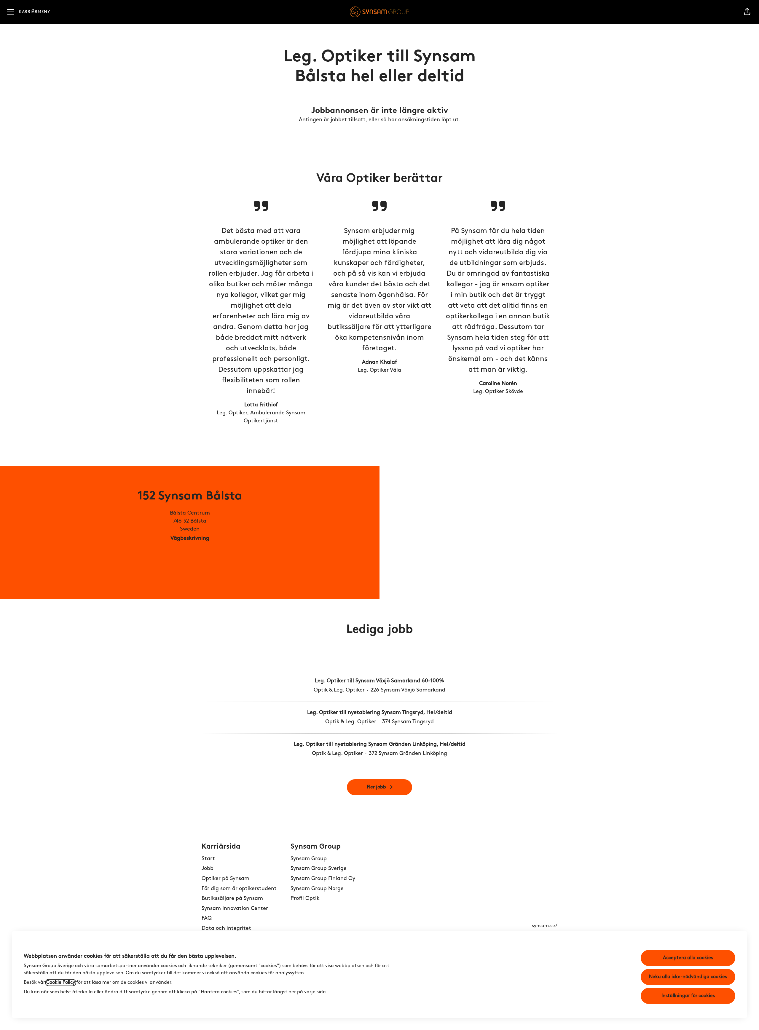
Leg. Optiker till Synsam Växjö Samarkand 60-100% (379, 681)
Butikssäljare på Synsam (232, 898)
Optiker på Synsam (225, 879)
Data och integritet (226, 928)
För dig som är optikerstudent (239, 889)
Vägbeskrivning (189, 538)
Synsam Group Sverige (319, 868)
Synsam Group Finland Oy (323, 879)
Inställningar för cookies (688, 996)
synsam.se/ (544, 926)
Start (208, 859)
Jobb (207, 868)
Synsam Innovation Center (235, 908)
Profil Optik (305, 898)
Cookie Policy (60, 982)
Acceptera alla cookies (688, 958)
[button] (747, 12)
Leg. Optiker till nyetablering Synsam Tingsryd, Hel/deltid (379, 713)
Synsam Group (309, 859)
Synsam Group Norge (317, 889)
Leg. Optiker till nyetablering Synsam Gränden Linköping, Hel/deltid (379, 744)
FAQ (207, 918)
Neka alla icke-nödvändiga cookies (688, 977)
